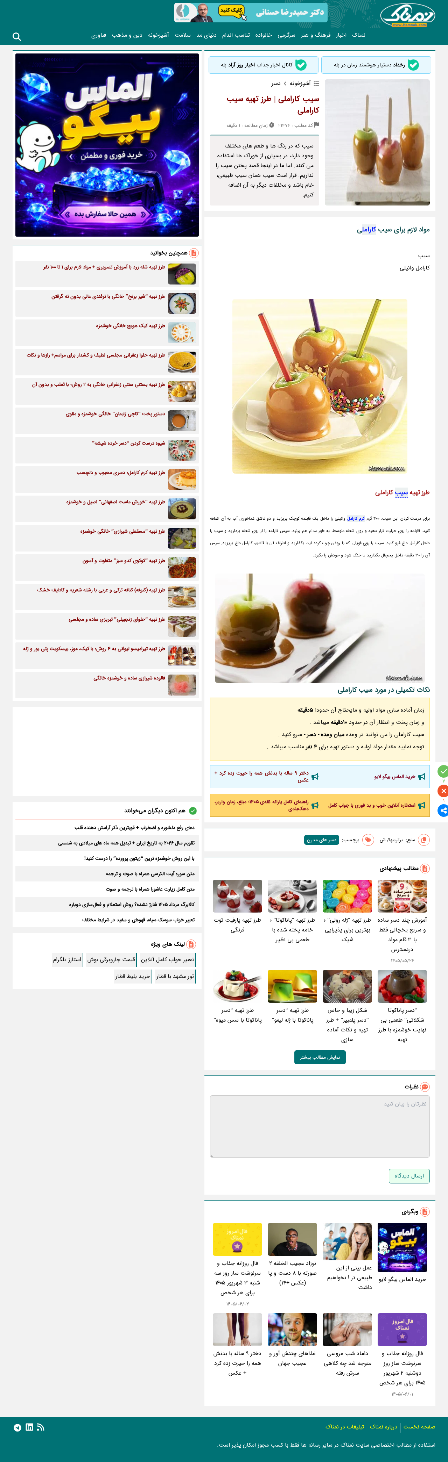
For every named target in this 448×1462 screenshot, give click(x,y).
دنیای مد (206, 35)
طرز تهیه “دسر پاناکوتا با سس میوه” (238, 1015)
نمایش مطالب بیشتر (320, 1057)
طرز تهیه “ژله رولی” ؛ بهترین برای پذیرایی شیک (347, 930)
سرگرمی (286, 35)
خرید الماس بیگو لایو (394, 776)
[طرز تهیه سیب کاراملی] (320, 386)
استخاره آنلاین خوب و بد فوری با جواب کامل (371, 805)
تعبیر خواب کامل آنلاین (167, 959)
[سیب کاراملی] (320, 628)
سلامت (183, 35)
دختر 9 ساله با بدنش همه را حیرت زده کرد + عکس (262, 777)
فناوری (98, 35)
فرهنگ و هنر (315, 35)
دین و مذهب (127, 35)
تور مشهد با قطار (175, 976)
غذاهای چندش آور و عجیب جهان (292, 1358)
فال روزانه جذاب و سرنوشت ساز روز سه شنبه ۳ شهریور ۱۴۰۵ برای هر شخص (237, 1278)
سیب (401, 492)
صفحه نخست (419, 1427)
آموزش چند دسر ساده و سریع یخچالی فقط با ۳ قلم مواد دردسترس (402, 935)
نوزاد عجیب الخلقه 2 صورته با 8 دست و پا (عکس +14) (292, 1273)
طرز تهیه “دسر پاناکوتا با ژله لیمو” (293, 1015)
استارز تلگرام (67, 959)
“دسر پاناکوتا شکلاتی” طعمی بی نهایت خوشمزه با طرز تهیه (402, 1025)
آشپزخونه (158, 35)
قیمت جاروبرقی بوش (111, 959)
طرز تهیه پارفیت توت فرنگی (237, 925)
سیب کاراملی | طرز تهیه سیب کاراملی (272, 104)
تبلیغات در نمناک (345, 1427)
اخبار (341, 35)
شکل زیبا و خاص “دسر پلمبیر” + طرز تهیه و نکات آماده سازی (347, 1025)
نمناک (358, 35)
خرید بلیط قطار (132, 976)
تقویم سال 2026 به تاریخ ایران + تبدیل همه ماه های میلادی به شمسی (126, 843)
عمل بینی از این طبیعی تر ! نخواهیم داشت (349, 1277)
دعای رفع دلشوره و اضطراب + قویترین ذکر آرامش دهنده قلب (135, 827)
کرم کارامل (356, 518)
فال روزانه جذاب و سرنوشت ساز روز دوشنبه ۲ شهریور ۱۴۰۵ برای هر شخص (402, 1368)
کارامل (369, 229)
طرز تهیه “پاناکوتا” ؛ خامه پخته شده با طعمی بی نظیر (292, 930)
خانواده (263, 35)
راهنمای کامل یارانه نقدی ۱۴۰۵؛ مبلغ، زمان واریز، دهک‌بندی (262, 805)
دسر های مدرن (321, 840)
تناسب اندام (236, 35)
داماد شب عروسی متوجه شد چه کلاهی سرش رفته (347, 1363)
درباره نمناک (383, 1427)
